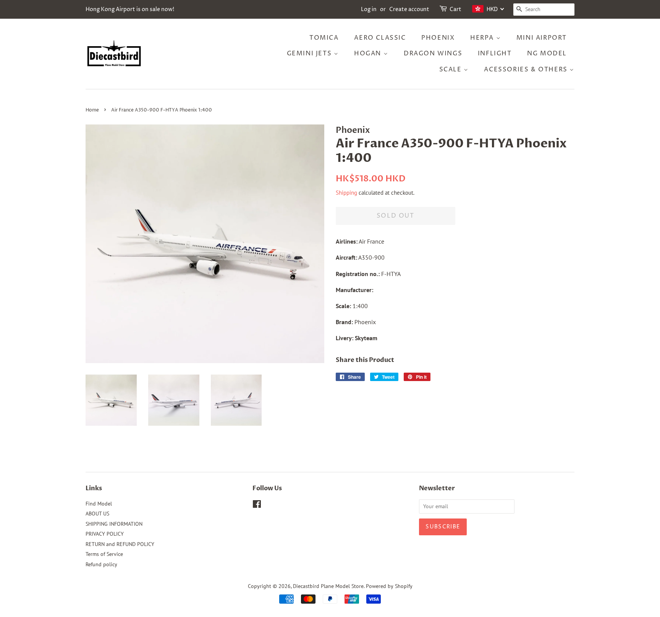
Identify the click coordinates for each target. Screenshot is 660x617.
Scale (451, 69)
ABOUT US (97, 513)
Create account (409, 9)
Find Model (99, 503)
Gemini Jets (310, 53)
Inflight (495, 53)
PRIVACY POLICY (105, 533)
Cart (455, 9)
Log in (369, 9)
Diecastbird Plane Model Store (328, 586)
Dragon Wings (433, 53)
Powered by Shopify (389, 586)
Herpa (483, 38)
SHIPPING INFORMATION (114, 523)
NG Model (547, 53)
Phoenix (438, 38)
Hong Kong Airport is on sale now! (130, 9)
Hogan (368, 53)
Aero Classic (380, 38)
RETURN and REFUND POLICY (120, 544)
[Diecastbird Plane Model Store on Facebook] (256, 505)
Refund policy (101, 564)
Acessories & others (526, 69)
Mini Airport (541, 38)
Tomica (324, 38)
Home (92, 110)
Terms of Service (104, 554)
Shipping (346, 192)
